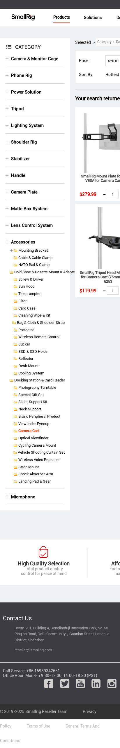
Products (61, 17)
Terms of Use (38, 726)
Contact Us (17, 618)
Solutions (93, 17)
